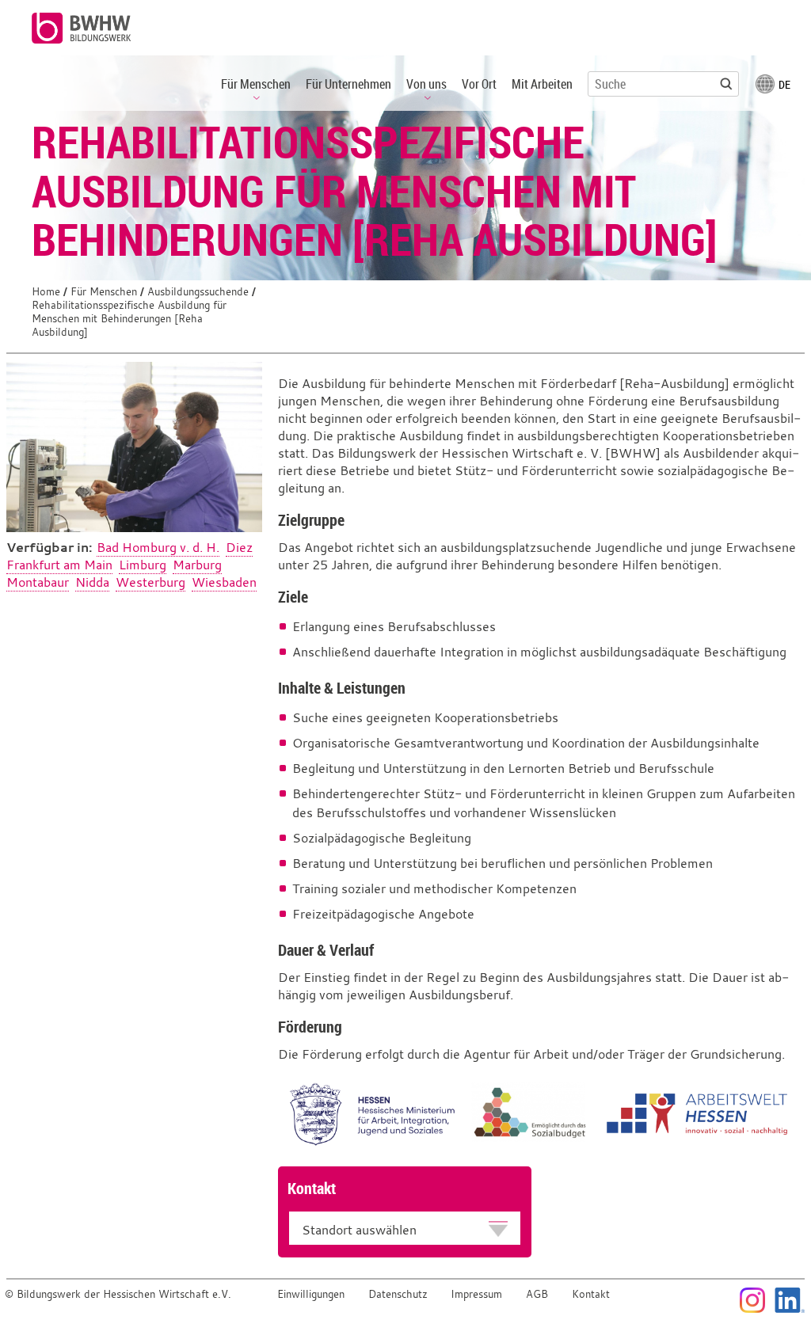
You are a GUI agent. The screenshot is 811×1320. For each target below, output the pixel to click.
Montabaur (37, 582)
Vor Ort (479, 84)
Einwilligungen (311, 1294)
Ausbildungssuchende (198, 292)
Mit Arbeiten (542, 84)
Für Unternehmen (348, 84)
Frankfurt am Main (59, 564)
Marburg (197, 564)
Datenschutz (398, 1294)
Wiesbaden (224, 582)
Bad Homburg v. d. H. (158, 547)
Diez (239, 547)
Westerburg (150, 582)
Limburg (142, 564)
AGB (537, 1294)
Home (46, 292)
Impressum (476, 1294)
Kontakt (591, 1294)
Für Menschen (103, 292)
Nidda (92, 582)
